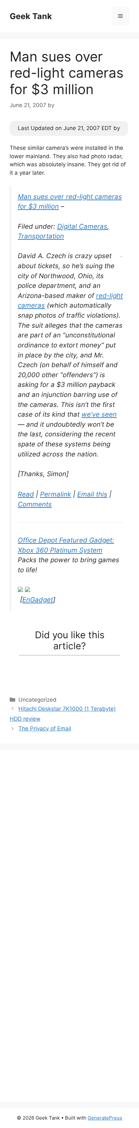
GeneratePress (105, 1118)
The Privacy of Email (44, 728)
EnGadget (37, 600)
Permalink (55, 494)
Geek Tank (31, 16)
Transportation (41, 236)
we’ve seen (99, 414)
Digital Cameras (82, 226)
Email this (92, 494)
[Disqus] (69, 840)
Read (26, 494)
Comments (35, 504)
